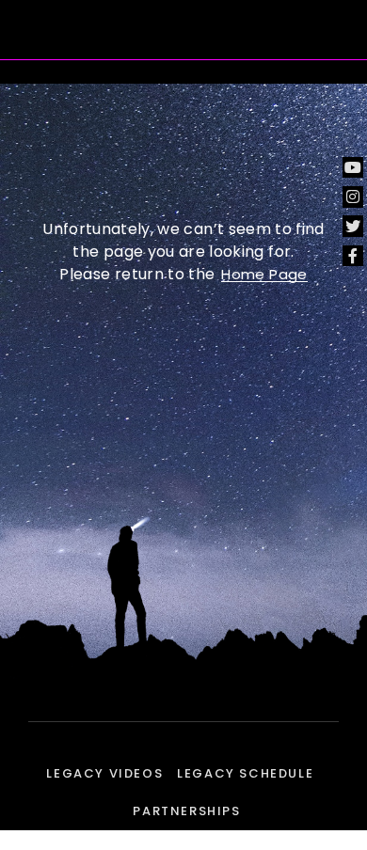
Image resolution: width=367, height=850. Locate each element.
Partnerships (186, 811)
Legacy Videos (104, 773)
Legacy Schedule (245, 773)
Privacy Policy (183, 841)
